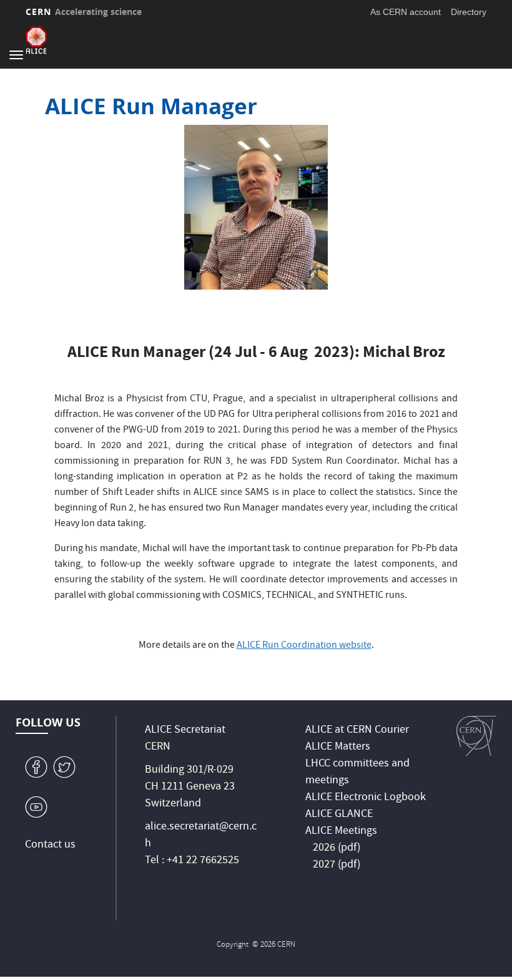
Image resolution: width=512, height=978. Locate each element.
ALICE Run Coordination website (304, 645)
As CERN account (405, 12)
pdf (349, 848)
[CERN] (476, 736)
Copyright (233, 945)
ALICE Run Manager (151, 106)
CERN (84, 11)
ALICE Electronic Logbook (365, 798)
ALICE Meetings (341, 831)
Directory (468, 12)
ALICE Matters (337, 747)
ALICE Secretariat (185, 730)
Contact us (50, 845)
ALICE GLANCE (339, 814)
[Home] (36, 40)
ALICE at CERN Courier (357, 730)
